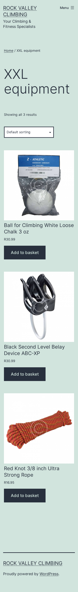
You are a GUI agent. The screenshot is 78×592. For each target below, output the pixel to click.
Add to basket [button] (25, 252)
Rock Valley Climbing (32, 563)
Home (8, 50)
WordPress (49, 574)
